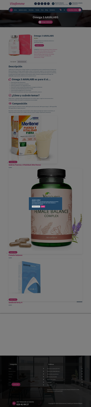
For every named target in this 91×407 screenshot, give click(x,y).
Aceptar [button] (43, 206)
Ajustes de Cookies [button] (36, 206)
